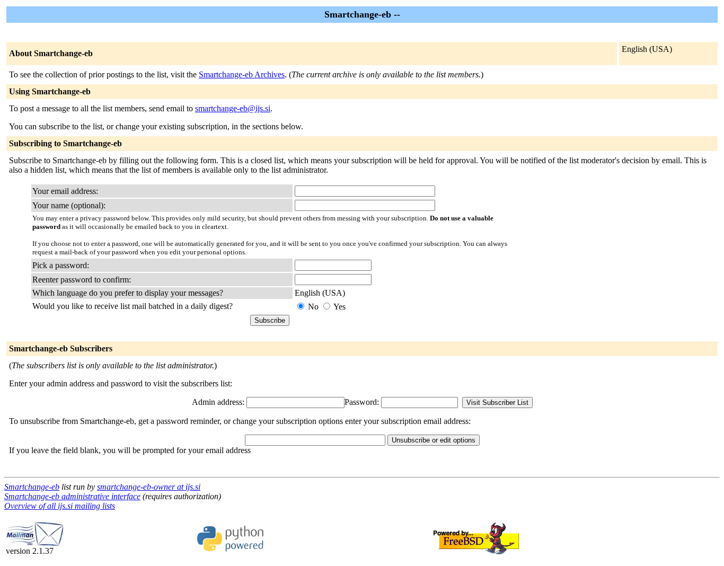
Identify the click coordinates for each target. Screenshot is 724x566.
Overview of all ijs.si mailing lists (59, 505)
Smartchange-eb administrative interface (72, 496)
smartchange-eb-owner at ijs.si (148, 486)
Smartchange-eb (31, 486)
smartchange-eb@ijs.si (232, 108)
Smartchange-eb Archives (242, 74)
